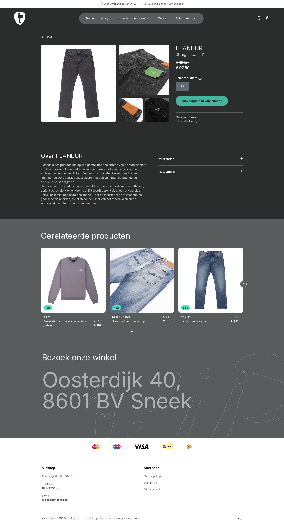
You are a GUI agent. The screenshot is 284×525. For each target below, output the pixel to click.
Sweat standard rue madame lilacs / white (64, 323)
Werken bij (150, 482)
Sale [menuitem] (178, 18)
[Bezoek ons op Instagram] (239, 518)
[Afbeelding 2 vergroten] (144, 70)
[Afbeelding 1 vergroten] (78, 83)
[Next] (243, 284)
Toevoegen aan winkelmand (201, 101)
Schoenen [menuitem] (123, 18)
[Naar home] (19, 18)
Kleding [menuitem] (103, 18)
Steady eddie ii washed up (128, 321)
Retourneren (167, 171)
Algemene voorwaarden (123, 518)
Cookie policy (95, 518)
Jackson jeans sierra (193, 321)
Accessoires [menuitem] (141, 18)
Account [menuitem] (191, 18)
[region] (142, 287)
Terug (48, 36)
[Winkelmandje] (268, 18)
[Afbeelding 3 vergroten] (131, 110)
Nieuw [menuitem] (90, 18)
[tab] (132, 331)
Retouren (76, 518)
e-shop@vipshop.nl (55, 499)
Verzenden (166, 159)
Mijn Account (152, 489)
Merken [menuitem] (162, 18)
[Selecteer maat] (200, 78)
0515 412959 (50, 488)
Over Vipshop (152, 476)
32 (182, 86)
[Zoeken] (259, 18)
